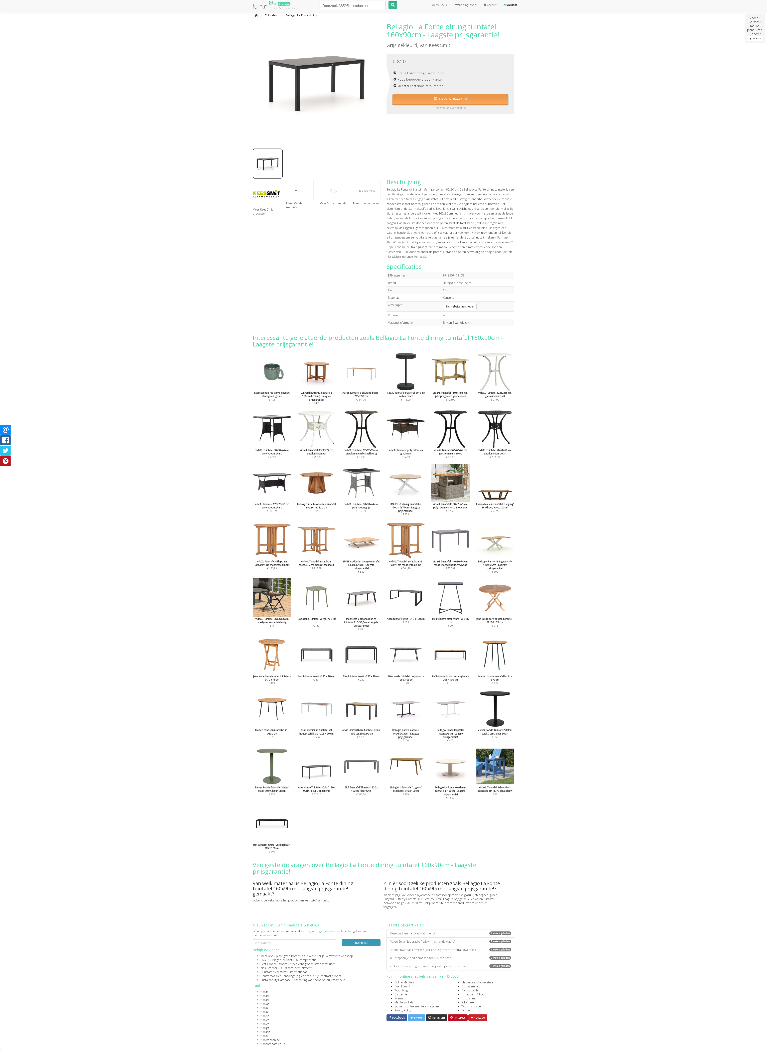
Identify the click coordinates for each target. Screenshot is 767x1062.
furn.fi (264, 1036)
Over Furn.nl (402, 986)
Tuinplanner (468, 998)
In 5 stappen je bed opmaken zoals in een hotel (450, 958)
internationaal (299, 972)
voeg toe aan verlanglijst (450, 108)
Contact (466, 1010)
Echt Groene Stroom (274, 964)
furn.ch (265, 1020)
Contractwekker (271, 976)
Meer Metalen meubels (295, 205)
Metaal (299, 190)
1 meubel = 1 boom (474, 994)
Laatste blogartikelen (405, 925)
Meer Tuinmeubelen (366, 203)
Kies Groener (269, 968)
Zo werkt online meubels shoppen (416, 1006)
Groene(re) (284, 4)
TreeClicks (267, 956)
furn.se (265, 1016)
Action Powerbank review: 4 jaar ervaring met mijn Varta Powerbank (450, 950)
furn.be (265, 996)
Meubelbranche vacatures (478, 982)
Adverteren (468, 1002)
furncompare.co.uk (273, 1044)
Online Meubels (404, 982)
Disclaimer (401, 994)
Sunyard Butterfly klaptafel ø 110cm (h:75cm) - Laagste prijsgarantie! (427, 899)
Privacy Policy (402, 1010)
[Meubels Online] (256, 15)
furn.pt (265, 1028)
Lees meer (756, 38)
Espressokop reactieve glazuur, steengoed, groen (465, 895)
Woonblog (401, 990)
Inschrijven (361, 942)
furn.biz (265, 1032)
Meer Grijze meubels (333, 203)
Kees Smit (439, 45)
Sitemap (399, 998)
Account (492, 5)
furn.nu (265, 1008)
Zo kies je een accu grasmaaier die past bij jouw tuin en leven (450, 966)
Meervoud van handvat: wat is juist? (450, 933)
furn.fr (264, 992)
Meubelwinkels (403, 1002)
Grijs (333, 190)
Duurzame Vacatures (274, 972)
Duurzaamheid (470, 986)
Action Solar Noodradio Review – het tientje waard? (450, 941)
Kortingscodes (470, 990)
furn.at (265, 1004)
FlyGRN (265, 960)
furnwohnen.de (270, 1040)
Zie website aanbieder (460, 306)
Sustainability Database (276, 980)
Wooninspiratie (471, 1006)
